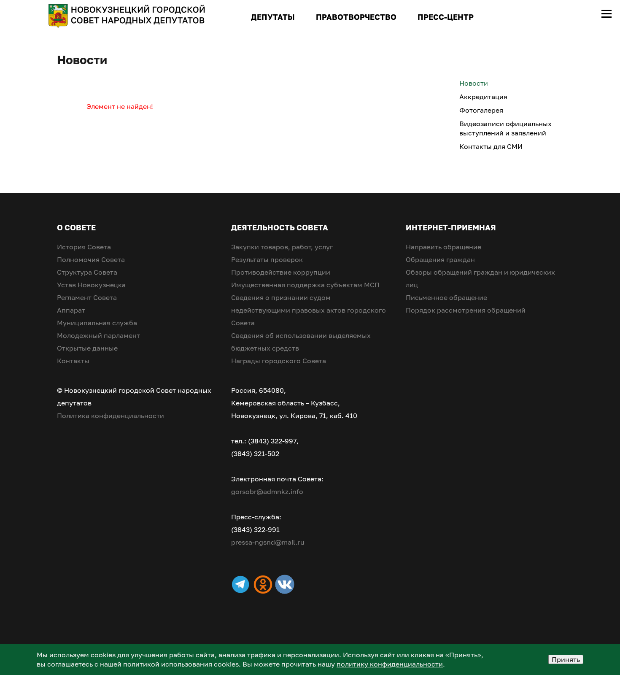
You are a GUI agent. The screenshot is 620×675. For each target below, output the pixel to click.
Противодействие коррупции (280, 272)
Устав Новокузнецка (91, 285)
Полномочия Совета (91, 259)
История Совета (84, 247)
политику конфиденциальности (390, 664)
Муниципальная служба (97, 323)
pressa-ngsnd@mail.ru (268, 542)
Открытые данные (87, 348)
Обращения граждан (440, 259)
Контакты (73, 360)
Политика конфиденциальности (110, 415)
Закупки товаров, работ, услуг (282, 247)
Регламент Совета (87, 297)
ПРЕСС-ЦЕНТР (446, 17)
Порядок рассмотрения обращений (466, 310)
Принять (566, 659)
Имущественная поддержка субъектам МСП (305, 285)
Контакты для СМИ (491, 146)
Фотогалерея (481, 110)
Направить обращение (443, 247)
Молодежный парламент (98, 335)
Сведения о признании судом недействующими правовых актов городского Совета (308, 310)
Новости (473, 83)
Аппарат (71, 310)
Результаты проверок (267, 259)
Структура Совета (87, 272)
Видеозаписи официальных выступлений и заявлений (505, 128)
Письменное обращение (446, 297)
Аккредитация (483, 96)
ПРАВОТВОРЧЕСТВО (356, 17)
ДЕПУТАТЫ (273, 17)
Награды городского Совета (278, 360)
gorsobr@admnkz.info (267, 491)
